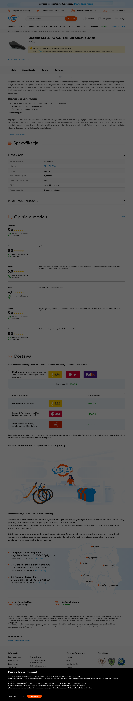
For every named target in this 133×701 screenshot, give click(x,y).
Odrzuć (21, 696)
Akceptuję (34, 696)
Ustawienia (12, 696)
